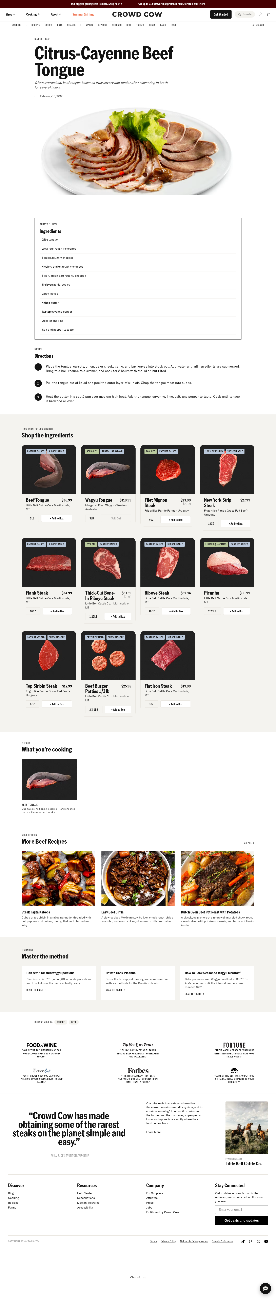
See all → (249, 842)
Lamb (163, 24)
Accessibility (85, 1207)
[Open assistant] (265, 1288)
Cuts (59, 24)
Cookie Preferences (222, 1241)
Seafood (103, 24)
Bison (152, 24)
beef (47, 38)
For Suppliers (154, 1193)
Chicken (117, 24)
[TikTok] (243, 1241)
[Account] (260, 14)
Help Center (85, 1193)
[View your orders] (268, 14)
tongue (61, 1022)
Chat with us (138, 1277)
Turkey (140, 24)
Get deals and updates (241, 1220)
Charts (71, 24)
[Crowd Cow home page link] (137, 14)
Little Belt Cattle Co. (243, 1163)
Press (150, 1202)
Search (260, 24)
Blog (11, 1193)
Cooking (16, 24)
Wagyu (90, 24)
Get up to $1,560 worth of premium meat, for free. (171, 3)
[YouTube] (266, 1241)
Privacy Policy (168, 1241)
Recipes (36, 24)
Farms (12, 1207)
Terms (153, 1241)
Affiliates (152, 1198)
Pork (174, 24)
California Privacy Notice (194, 1241)
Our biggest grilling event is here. (90, 3)
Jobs (149, 1207)
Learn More (153, 1132)
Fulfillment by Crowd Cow (162, 1212)
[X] (258, 1241)
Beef (129, 24)
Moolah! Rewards (88, 1202)
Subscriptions (86, 1198)
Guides (48, 24)
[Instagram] (251, 1241)
